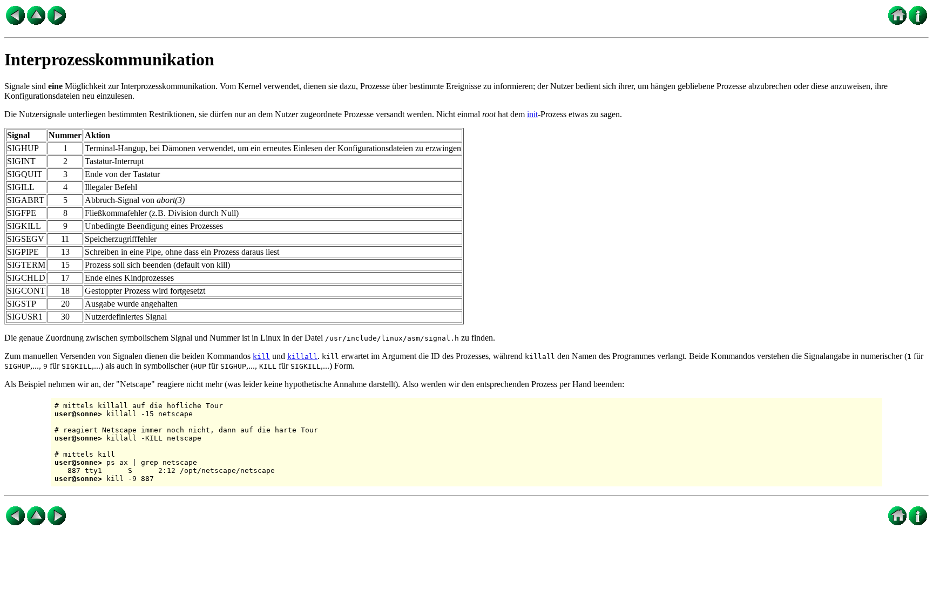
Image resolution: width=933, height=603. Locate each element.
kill (261, 357)
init (532, 114)
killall (302, 357)
